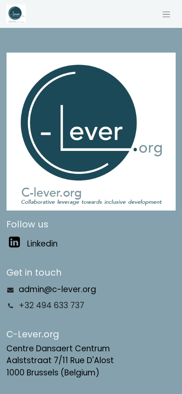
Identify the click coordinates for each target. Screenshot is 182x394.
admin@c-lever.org (57, 289)
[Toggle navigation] (166, 14)
